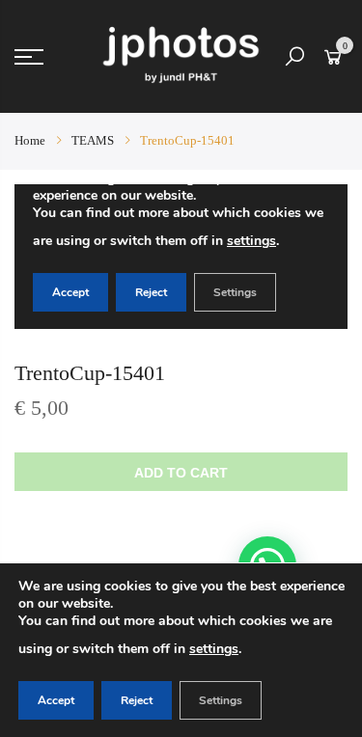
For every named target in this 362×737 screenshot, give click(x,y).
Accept (56, 700)
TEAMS (92, 140)
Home (29, 140)
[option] (181, 256)
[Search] (294, 57)
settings (213, 649)
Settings (220, 700)
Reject (137, 700)
